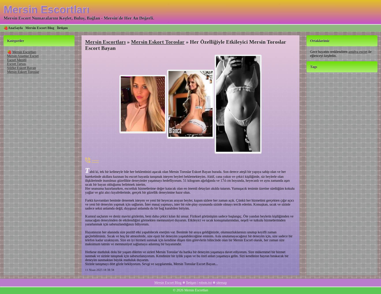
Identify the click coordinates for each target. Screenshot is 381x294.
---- (95, 160)
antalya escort (357, 52)
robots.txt (205, 283)
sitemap (221, 283)
